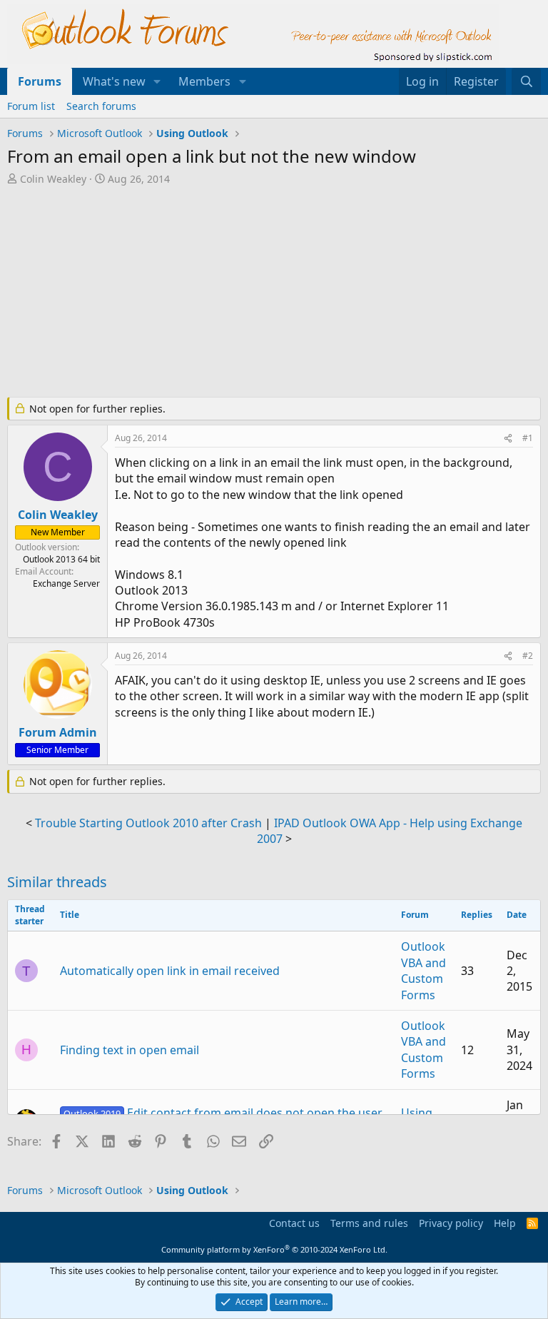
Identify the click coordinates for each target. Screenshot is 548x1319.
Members (204, 81)
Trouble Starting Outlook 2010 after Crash (148, 823)
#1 (527, 438)
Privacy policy (451, 1223)
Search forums (101, 106)
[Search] (526, 81)
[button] (157, 81)
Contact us (294, 1223)
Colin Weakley (53, 179)
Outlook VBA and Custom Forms (423, 970)
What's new (114, 81)
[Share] (508, 438)
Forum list (31, 106)
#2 (527, 656)
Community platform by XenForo (274, 1249)
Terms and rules (369, 1223)
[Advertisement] (274, 293)
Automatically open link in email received (170, 971)
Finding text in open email (129, 1050)
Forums (39, 81)
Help (505, 1223)
